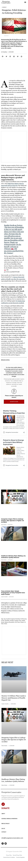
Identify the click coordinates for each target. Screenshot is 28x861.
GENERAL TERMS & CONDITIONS (9, 818)
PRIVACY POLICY (5, 823)
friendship (7, 620)
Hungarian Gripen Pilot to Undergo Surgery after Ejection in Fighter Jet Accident (12, 520)
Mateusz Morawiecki (9, 622)
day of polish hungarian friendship (12, 618)
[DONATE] (3, 804)
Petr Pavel (17, 622)
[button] (25, 2)
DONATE (5, 808)
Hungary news (17, 620)
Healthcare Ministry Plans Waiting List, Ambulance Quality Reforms (13, 556)
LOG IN (3, 828)
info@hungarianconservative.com (12, 838)
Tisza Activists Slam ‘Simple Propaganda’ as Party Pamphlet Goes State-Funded (13, 592)
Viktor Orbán (4, 623)
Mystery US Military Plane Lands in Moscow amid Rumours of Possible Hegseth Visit (13, 698)
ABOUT (3, 813)
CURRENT (4, 7)
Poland (22, 622)
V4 (25, 622)
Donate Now (14, 401)
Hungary (12, 620)
